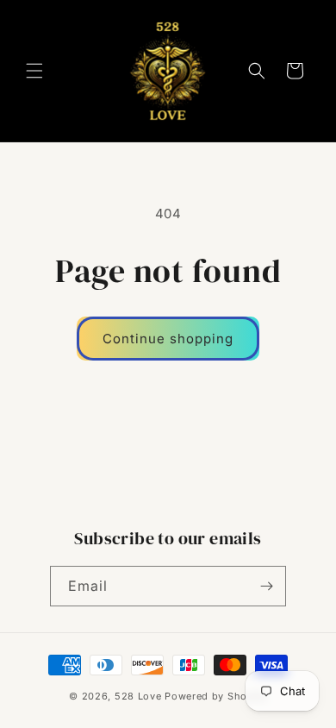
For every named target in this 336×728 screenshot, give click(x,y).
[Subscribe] (266, 586)
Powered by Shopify (216, 696)
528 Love (138, 696)
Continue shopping (168, 338)
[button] (34, 71)
